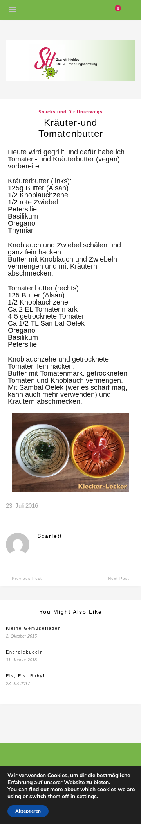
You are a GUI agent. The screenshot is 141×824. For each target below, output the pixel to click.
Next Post (118, 578)
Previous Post (27, 578)
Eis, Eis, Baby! (25, 676)
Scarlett (49, 536)
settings (87, 796)
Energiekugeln (24, 652)
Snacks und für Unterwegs (70, 111)
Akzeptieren (28, 811)
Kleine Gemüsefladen (33, 628)
